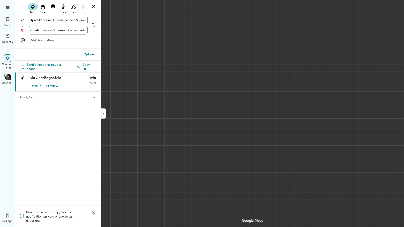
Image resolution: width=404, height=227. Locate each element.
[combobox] (58, 20)
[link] (58, 82)
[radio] (33, 8)
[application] (202, 113)
